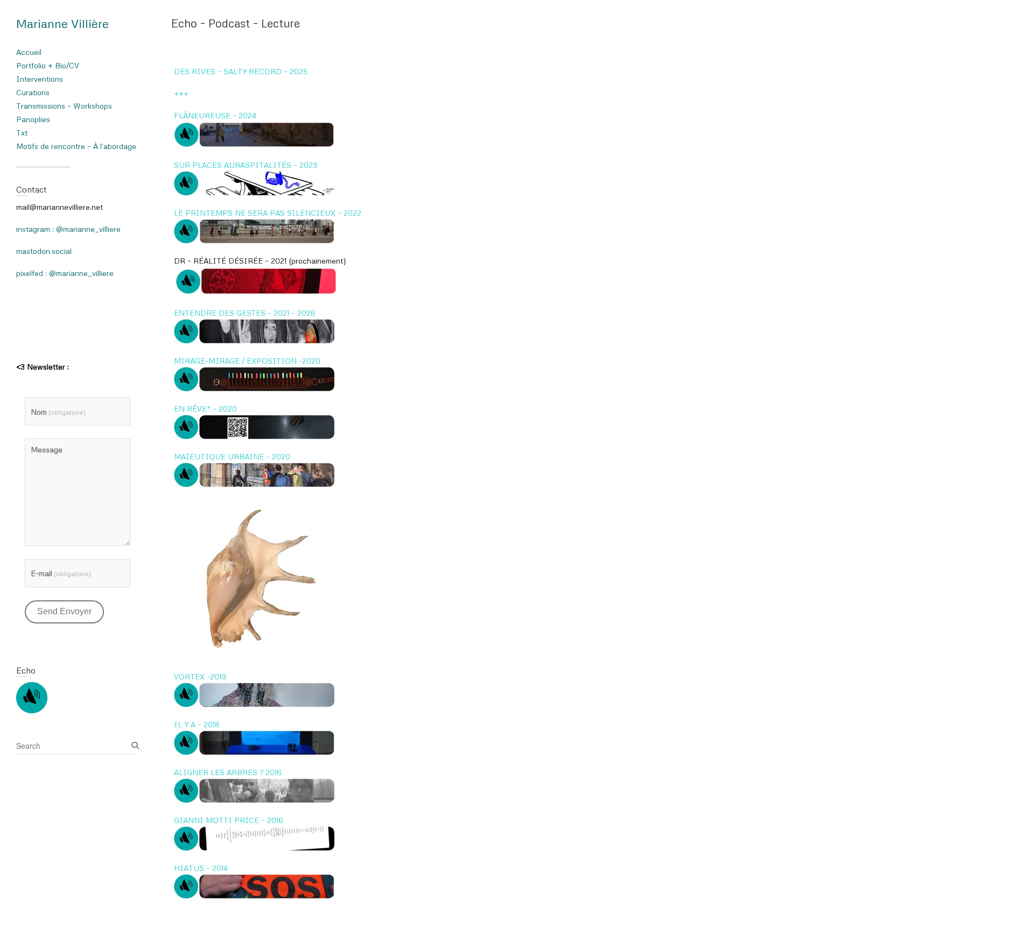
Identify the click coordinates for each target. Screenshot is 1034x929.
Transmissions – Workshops (64, 105)
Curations (33, 92)
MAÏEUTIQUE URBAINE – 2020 (232, 456)
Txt (21, 132)
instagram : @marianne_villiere (68, 228)
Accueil (28, 51)
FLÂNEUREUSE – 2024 (215, 115)
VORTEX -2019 (200, 676)
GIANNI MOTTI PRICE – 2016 (228, 820)
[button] (255, 134)
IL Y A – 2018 (197, 724)
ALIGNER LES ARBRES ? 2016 (228, 772)
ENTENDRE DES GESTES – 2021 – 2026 (245, 312)
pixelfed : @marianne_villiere (65, 273)
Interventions (39, 78)
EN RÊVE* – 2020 (205, 408)
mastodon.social (44, 251)
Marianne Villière (62, 23)
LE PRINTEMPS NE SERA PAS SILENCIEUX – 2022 (267, 212)
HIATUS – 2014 (201, 868)
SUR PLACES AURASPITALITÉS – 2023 (245, 164)
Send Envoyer (64, 611)
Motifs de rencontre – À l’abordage (76, 146)
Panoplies (33, 119)
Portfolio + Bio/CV (47, 65)
